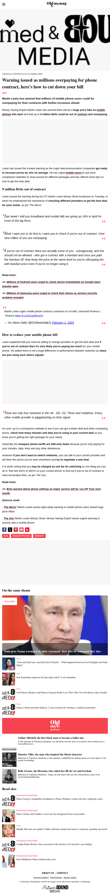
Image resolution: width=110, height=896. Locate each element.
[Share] (16, 529)
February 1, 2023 (63, 322)
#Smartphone (21, 536)
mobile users (74, 172)
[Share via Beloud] (27, 529)
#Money (39, 536)
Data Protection (56, 878)
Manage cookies (70, 878)
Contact (62, 873)
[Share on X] (10, 529)
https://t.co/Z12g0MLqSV (29, 315)
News (4, 93)
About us (48, 873)
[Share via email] (21, 529)
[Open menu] (3, 4)
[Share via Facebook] (4, 529)
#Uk (6, 536)
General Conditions (41, 878)
